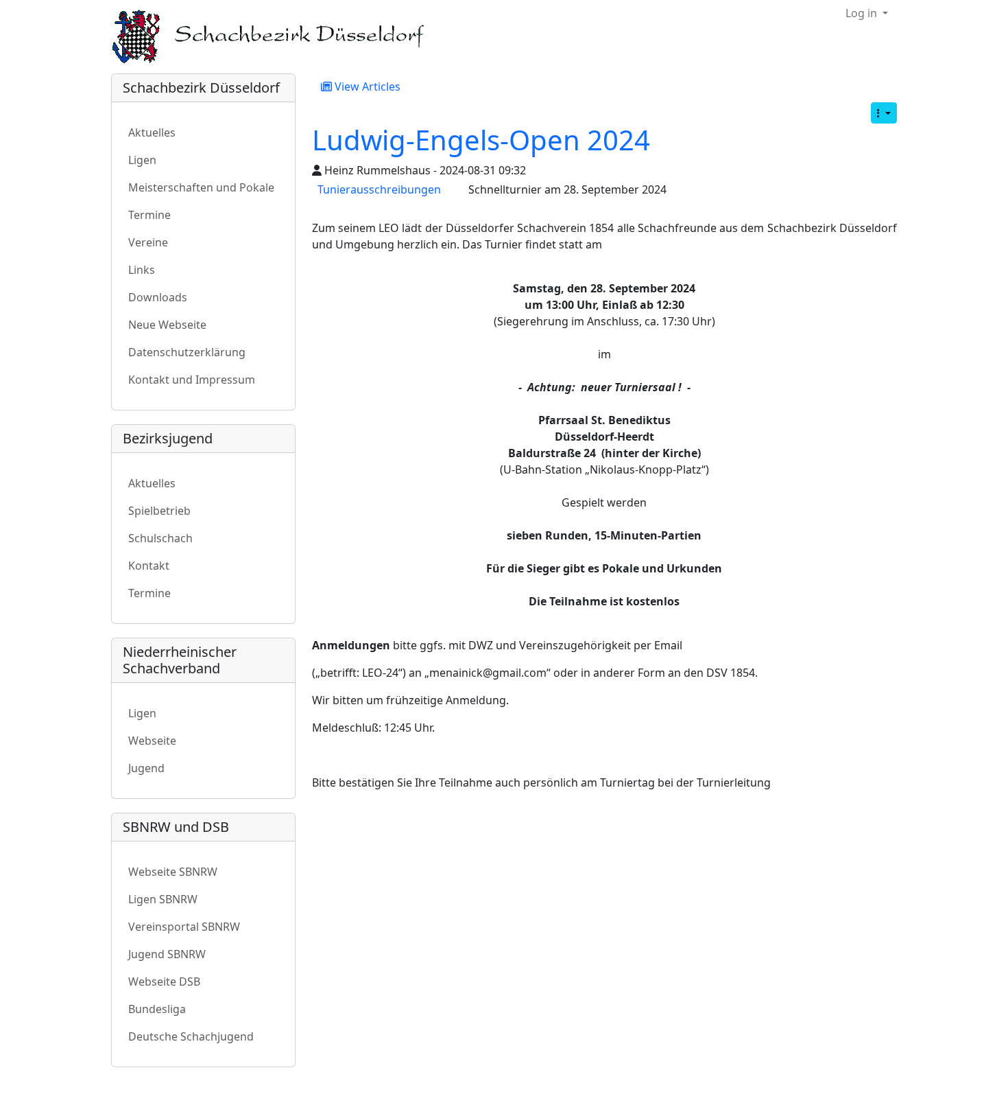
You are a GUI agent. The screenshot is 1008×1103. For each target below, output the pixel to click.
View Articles (366, 86)
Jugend (146, 768)
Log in (862, 13)
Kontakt (148, 565)
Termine (149, 214)
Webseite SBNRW (172, 871)
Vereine (148, 242)
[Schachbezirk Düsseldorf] (277, 36)
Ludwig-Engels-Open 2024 (481, 140)
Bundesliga (157, 1009)
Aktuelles (152, 132)
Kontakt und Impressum (191, 379)
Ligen (142, 159)
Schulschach (160, 538)
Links (141, 269)
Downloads (157, 297)
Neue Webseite (167, 324)
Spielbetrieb (159, 510)
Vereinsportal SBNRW (184, 926)
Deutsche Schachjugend (191, 1036)
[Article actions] (884, 113)
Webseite (152, 740)
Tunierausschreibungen (379, 189)
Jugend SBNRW (167, 954)
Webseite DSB (164, 981)
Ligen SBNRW (162, 899)
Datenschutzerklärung (186, 352)
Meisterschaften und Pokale (201, 187)
